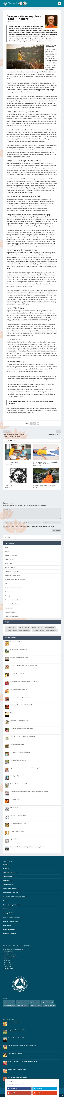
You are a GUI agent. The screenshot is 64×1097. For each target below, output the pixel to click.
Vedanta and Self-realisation (13, 600)
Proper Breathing (11, 462)
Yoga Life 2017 (11, 631)
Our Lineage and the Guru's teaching (15, 579)
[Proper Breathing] (18, 452)
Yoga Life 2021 (51, 631)
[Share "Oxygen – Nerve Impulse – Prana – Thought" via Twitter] (34, 423)
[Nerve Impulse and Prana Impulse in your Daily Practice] (46, 452)
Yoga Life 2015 (37, 627)
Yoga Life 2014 (24, 627)
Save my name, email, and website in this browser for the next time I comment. (29, 527)
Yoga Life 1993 (11, 627)
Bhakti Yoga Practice (11, 555)
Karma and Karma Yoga (12, 571)
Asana (6, 547)
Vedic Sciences (9, 608)
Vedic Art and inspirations (12, 604)
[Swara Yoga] (18, 475)
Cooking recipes (9, 559)
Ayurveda (7, 551)
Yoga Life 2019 (38, 631)
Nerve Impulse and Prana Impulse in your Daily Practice (45, 463)
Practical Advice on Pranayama (44, 486)
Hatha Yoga (8, 563)
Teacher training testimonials (13, 588)
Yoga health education (11, 616)
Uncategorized (9, 596)
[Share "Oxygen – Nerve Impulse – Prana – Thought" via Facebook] (31, 423)
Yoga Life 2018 (24, 631)
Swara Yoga (9, 486)
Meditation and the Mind (12, 575)
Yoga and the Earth (10, 612)
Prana (6, 583)
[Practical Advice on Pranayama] (46, 475)
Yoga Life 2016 (49, 627)
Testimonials (8, 592)
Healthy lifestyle (9, 567)
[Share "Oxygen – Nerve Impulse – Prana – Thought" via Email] (38, 423)
